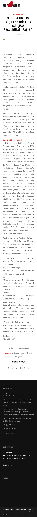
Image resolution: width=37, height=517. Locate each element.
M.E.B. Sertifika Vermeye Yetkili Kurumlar (14, 458)
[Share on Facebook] (5, 368)
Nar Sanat (12, 509)
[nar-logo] (15, 4)
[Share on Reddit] (28, 368)
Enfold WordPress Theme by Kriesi (24, 509)
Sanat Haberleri (18, 14)
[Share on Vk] (24, 368)
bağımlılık (15, 353)
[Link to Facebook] (26, 511)
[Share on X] (9, 368)
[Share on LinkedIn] (17, 368)
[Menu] (31, 4)
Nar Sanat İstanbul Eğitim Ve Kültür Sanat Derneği (17, 455)
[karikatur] (18, 44)
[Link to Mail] (32, 511)
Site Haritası (6, 462)
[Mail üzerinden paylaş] (32, 368)
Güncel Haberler (7, 465)
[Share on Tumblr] (20, 368)
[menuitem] (31, 4)
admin (27, 348)
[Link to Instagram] (29, 511)
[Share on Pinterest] (13, 368)
